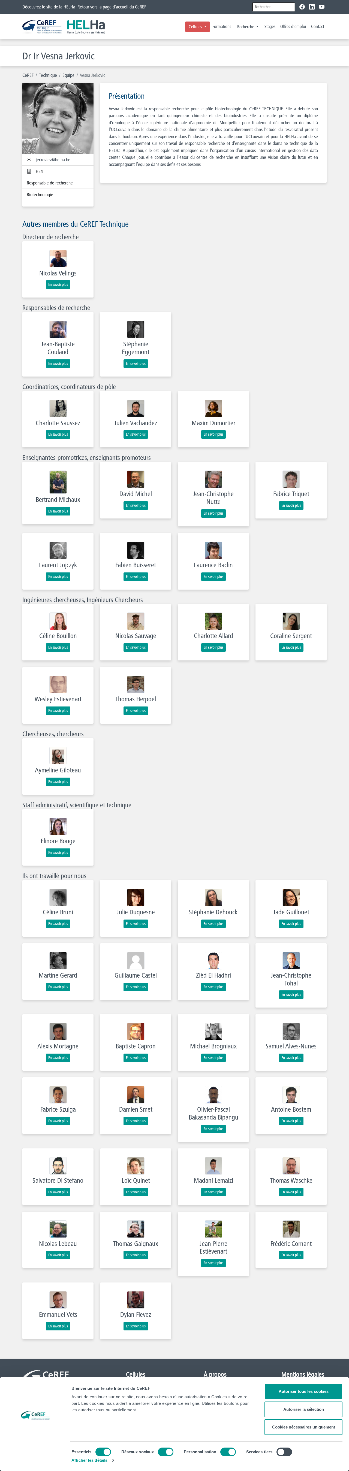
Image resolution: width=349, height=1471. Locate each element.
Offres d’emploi (293, 26)
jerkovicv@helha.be (53, 159)
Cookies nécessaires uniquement (303, 1427)
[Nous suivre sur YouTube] (322, 7)
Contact (317, 26)
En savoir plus (58, 284)
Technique (48, 75)
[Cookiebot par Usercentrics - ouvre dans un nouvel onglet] (35, 1460)
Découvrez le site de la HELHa (48, 7)
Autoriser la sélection (303, 1409)
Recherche (246, 26)
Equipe (68, 75)
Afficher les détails (89, 1460)
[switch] (165, 1452)
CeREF (28, 75)
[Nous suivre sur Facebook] (303, 7)
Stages (269, 26)
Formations (221, 26)
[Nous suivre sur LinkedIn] (312, 7)
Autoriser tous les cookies (304, 1391)
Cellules (196, 26)
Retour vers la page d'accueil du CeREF (111, 7)
